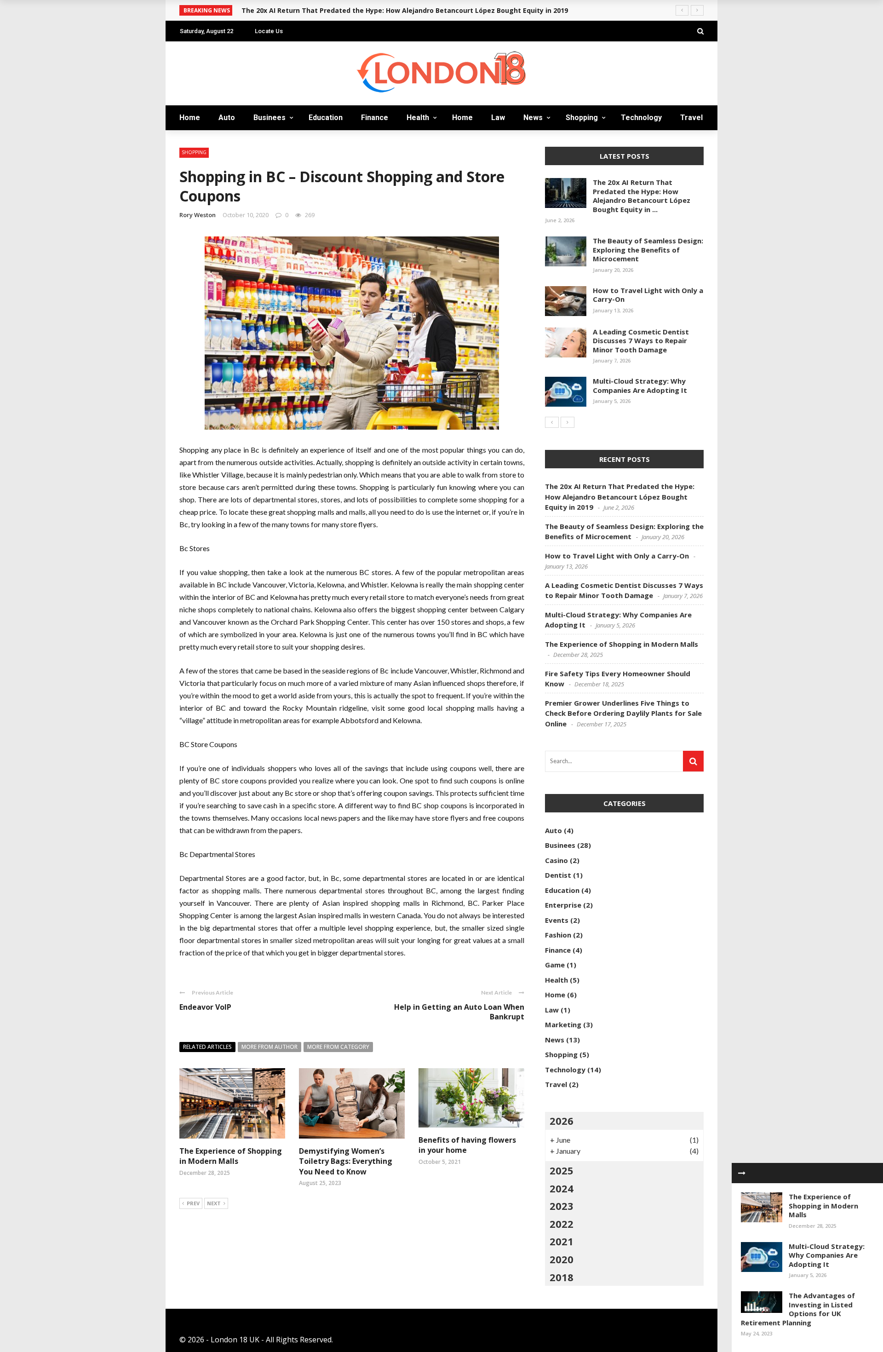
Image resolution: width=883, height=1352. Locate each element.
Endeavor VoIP (205, 1007)
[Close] (742, 1173)
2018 (561, 1277)
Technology (641, 117)
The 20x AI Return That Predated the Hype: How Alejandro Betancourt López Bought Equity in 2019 (404, 10)
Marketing (563, 1024)
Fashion (558, 934)
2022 (561, 1224)
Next (214, 1203)
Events (556, 920)
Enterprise (563, 904)
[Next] (567, 422)
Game (555, 964)
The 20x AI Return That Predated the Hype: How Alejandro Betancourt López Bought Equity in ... (641, 196)
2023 (561, 1206)
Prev (193, 1203)
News (533, 117)
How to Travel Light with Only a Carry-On (648, 295)
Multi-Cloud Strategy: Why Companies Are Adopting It (827, 1255)
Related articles (207, 1047)
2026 (561, 1121)
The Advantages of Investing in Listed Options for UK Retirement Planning (798, 1309)
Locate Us (269, 31)
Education (326, 117)
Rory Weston (197, 215)
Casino (556, 860)
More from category (338, 1047)
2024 (561, 1188)
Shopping (582, 117)
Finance (374, 117)
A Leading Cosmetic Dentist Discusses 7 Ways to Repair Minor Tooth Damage (641, 340)
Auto (226, 117)
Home (189, 117)
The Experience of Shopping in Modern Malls (230, 1156)
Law (498, 117)
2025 (561, 1170)
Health (418, 117)
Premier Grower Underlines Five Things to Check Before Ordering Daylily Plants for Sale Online (623, 713)
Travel (691, 117)
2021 (561, 1241)
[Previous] (552, 422)
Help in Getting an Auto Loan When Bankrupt (459, 1012)
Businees (269, 117)
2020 (561, 1259)
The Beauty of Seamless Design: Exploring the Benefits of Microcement (648, 249)
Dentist (558, 875)
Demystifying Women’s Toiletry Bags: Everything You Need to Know (345, 1161)
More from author (269, 1047)
